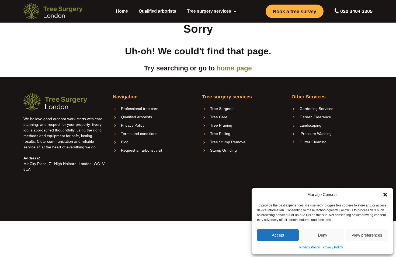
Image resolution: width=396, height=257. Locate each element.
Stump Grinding (223, 150)
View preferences (367, 235)
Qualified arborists (157, 11)
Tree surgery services (209, 11)
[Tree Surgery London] (53, 11)
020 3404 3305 (356, 11)
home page (234, 68)
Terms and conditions (139, 133)
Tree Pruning (221, 125)
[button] (385, 194)
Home (122, 11)
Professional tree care (139, 108)
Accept (278, 235)
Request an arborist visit (141, 150)
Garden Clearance (315, 117)
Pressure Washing (316, 133)
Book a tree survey (294, 11)
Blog (124, 142)
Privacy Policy (309, 247)
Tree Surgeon (222, 108)
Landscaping (310, 125)
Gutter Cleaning (313, 142)
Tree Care (218, 117)
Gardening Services (316, 108)
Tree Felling (220, 133)
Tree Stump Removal (228, 142)
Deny (322, 235)
